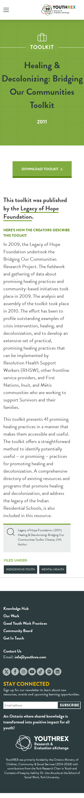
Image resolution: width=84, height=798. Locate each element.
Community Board (17, 631)
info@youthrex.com (30, 657)
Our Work (11, 616)
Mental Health (52, 569)
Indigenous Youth (20, 569)
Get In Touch (13, 638)
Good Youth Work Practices (25, 623)
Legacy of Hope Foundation (31, 212)
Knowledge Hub (16, 608)
